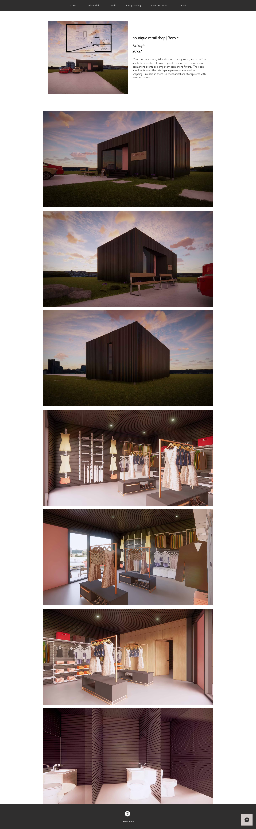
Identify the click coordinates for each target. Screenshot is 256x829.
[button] (92, 5)
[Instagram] (127, 813)
